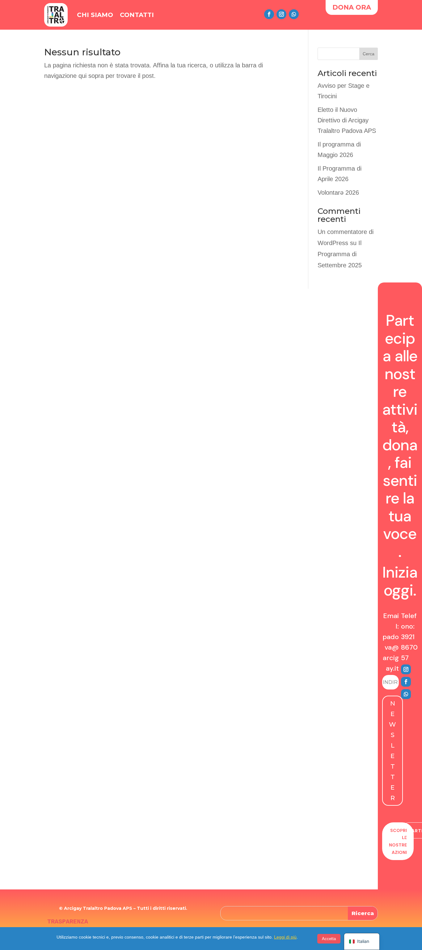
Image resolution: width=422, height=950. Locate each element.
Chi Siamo (95, 15)
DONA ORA (351, 7)
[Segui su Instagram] (281, 14)
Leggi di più (285, 937)
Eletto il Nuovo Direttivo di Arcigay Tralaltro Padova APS (347, 120)
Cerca (368, 53)
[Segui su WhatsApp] (294, 14)
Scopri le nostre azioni (398, 841)
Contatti (137, 15)
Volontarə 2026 (338, 192)
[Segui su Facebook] (269, 14)
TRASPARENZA (67, 921)
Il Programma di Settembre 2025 (340, 254)
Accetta (329, 938)
